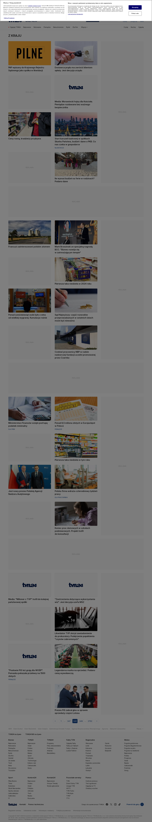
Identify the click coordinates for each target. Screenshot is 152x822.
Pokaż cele (135, 13)
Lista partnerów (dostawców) (75, 14)
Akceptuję (135, 7)
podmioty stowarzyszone (34, 5)
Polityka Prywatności (9, 18)
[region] (76, 10)
